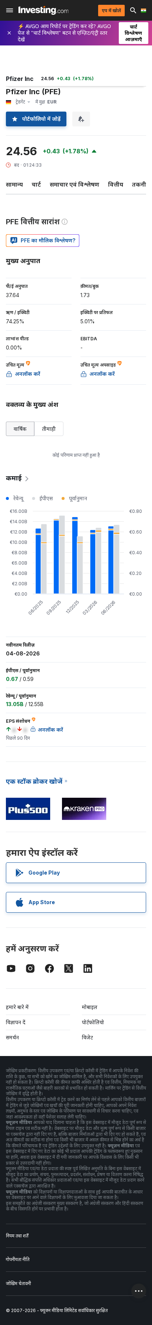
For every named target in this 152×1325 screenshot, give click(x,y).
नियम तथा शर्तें (17, 1236)
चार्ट (36, 184)
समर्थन (12, 1037)
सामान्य (14, 184)
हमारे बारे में (17, 1007)
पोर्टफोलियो (93, 1022)
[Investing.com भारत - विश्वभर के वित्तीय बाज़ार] (43, 10)
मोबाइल (89, 1007)
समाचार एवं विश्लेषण (74, 184)
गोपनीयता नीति (18, 1259)
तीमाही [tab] (49, 429)
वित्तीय (115, 184)
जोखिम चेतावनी (18, 1283)
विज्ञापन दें (15, 1022)
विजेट (87, 1037)
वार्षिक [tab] (20, 429)
